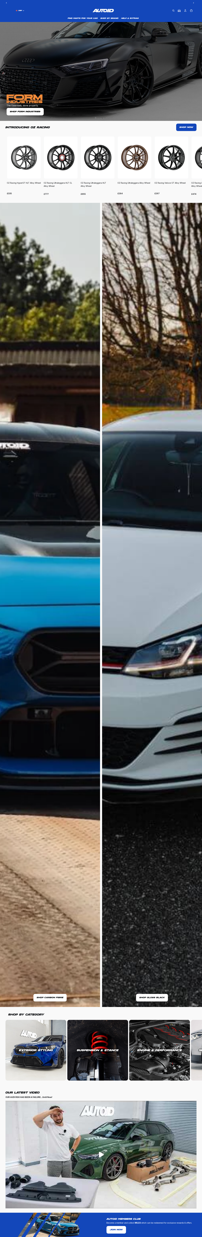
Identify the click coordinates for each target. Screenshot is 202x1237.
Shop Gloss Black (152, 998)
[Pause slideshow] (95, 118)
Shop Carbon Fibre (50, 998)
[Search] (173, 11)
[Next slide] (193, 166)
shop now (186, 127)
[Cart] (191, 11)
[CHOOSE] (36, 174)
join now (116, 1230)
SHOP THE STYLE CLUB (101, 62)
